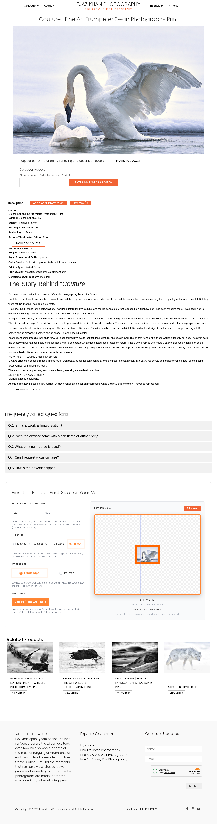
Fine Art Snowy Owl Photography (103, 759)
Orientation (19, 563)
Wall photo (19, 593)
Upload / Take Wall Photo (30, 601)
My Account (88, 745)
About (48, 5)
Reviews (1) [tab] (80, 203)
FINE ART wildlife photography (108, 9)
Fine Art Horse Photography (100, 750)
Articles (174, 5)
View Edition (18, 692)
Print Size (17, 534)
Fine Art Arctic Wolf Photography (103, 755)
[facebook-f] (188, 808)
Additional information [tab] (48, 203)
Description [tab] (15, 203)
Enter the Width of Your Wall (29, 503)
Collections (31, 5)
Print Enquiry (155, 5)
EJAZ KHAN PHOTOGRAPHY (108, 4)
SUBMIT (194, 786)
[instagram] (193, 808)
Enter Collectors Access (93, 182)
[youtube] (199, 808)
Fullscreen (192, 508)
